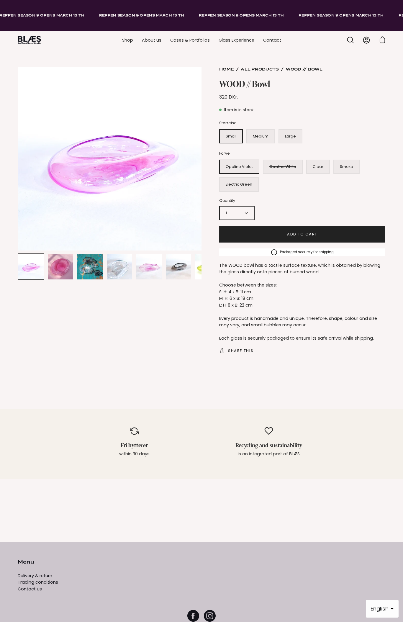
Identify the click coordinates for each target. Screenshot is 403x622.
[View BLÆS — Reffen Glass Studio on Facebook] (193, 616)
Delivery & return (35, 576)
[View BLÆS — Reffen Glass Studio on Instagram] (210, 616)
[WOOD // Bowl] (31, 266)
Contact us (30, 589)
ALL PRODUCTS (260, 69)
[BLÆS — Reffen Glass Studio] (29, 40)
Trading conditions (38, 582)
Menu (26, 562)
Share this (240, 350)
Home (226, 69)
